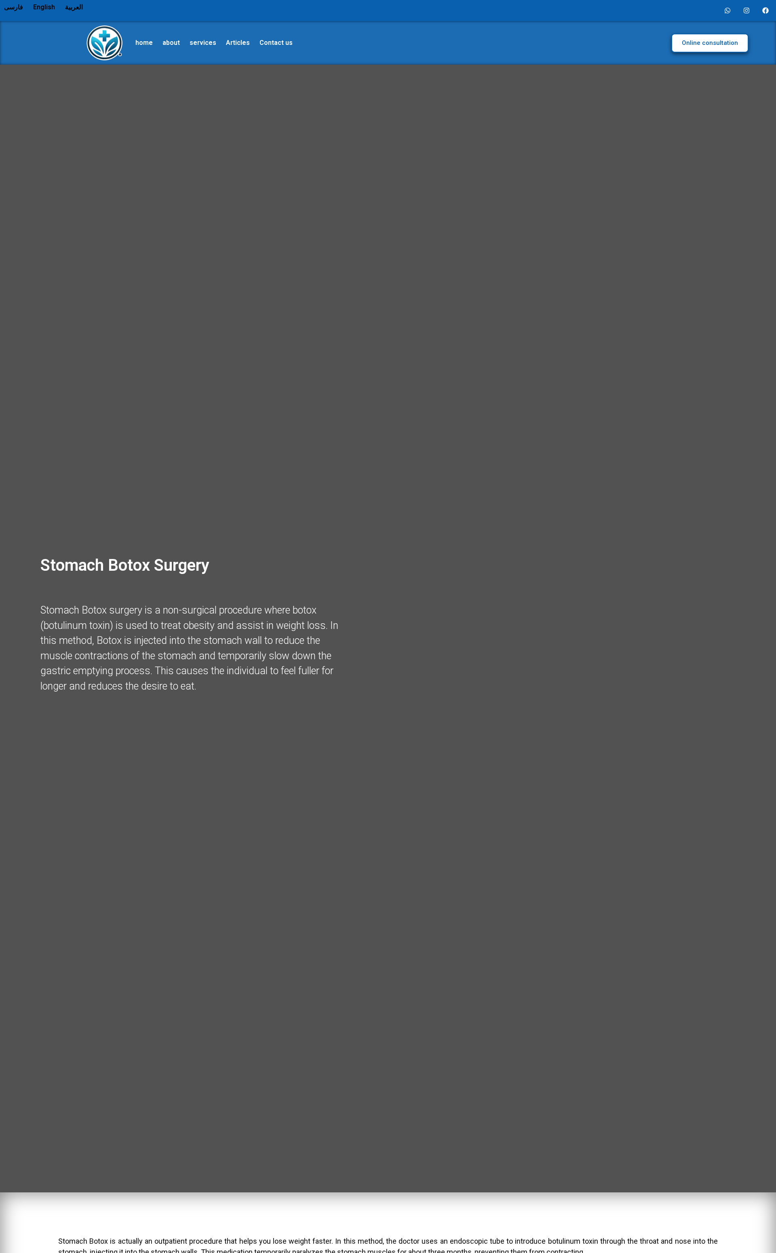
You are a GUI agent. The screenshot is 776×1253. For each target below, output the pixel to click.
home (144, 42)
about (171, 42)
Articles (238, 42)
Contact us (276, 42)
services (203, 42)
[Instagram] (746, 10)
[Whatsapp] (727, 10)
